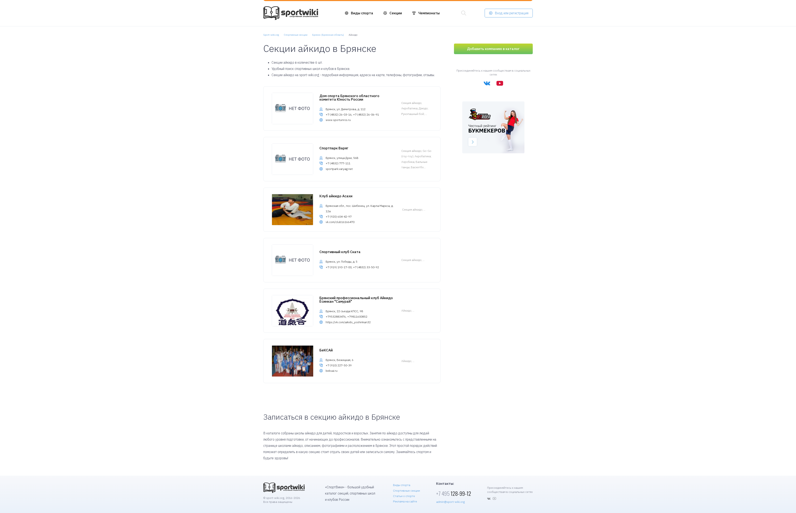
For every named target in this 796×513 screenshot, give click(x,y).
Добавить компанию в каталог (493, 48)
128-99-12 (453, 493)
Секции (396, 13)
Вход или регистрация (511, 13)
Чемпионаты (429, 13)
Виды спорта (362, 13)
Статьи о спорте (404, 496)
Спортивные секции (406, 490)
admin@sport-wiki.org (450, 502)
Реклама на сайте (405, 501)
